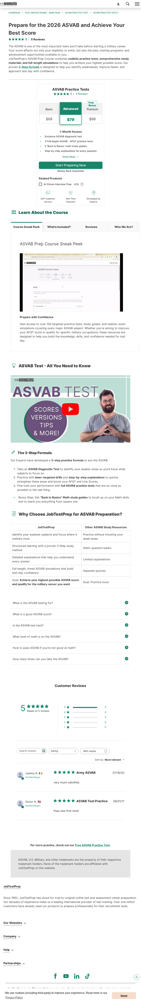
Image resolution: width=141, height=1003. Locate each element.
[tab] (26, 227)
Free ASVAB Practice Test (92, 845)
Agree (124, 995)
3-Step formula (29, 67)
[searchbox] (29, 751)
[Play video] (70, 409)
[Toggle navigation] (137, 4)
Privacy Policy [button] (14, 997)
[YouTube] (66, 976)
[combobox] (63, 751)
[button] (118, 4)
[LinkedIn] (76, 976)
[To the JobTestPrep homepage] (8, 4)
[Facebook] (55, 976)
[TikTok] (87, 976)
